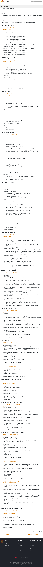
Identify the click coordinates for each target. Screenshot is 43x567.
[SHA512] (13, 27)
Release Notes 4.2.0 (7, 95)
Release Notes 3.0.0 (7, 344)
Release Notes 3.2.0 (7, 273)
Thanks (31, 547)
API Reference (7, 545)
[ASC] (16, 27)
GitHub (38, 3)
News (23, 3)
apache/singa (20, 550)
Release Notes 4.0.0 (7, 187)
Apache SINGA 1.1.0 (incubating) (9, 404)
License (31, 543)
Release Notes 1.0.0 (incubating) (9, 436)
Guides (6, 543)
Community (13, 3)
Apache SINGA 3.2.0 (7, 272)
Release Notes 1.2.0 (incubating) (9, 383)
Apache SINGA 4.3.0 (7, 60)
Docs (4, 3)
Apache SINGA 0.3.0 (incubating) (9, 460)
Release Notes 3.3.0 (7, 236)
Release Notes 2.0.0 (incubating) (9, 366)
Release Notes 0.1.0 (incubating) (9, 513)
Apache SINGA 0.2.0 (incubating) (9, 481)
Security (31, 550)
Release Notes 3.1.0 (6, 312)
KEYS (22, 15)
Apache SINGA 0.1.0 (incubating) (9, 510)
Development (7, 548)
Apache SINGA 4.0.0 (7, 185)
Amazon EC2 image (7, 511)
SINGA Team (20, 545)
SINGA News (20, 547)
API (30, 3)
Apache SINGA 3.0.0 (7, 342)
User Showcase (20, 542)
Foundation (32, 542)
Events (31, 548)
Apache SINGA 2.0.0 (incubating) (9, 365)
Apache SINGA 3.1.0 (7, 310)
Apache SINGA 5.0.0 (7, 27)
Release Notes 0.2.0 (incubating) (9, 482)
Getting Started (8, 542)
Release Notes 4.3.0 (7, 61)
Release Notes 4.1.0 (6, 136)
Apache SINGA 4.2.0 (7, 93)
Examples (6, 547)
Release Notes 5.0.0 (7, 29)
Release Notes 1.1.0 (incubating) (9, 406)
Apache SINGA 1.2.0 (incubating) (9, 381)
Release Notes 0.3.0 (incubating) (9, 461)
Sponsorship (32, 545)
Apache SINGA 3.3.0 (7, 234)
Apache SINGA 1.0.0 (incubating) (9, 434)
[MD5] (17, 404)
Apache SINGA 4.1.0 (6, 134)
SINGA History (20, 543)
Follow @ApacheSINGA (22, 553)
